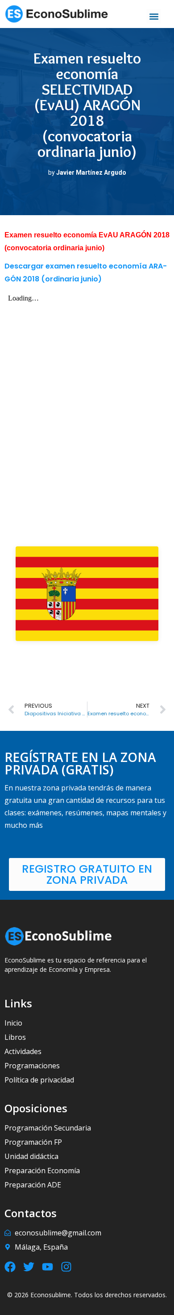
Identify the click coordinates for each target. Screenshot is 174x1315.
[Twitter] (28, 1266)
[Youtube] (47, 1266)
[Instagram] (66, 1266)
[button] (153, 16)
